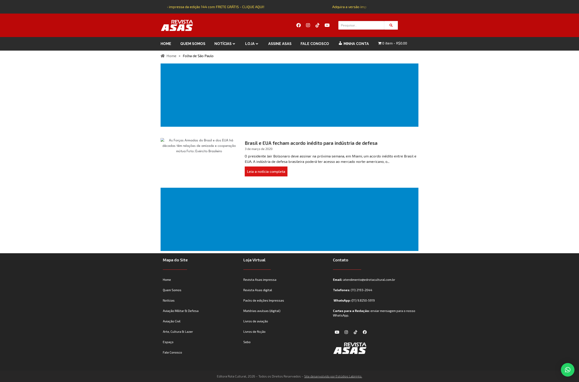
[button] (567, 370)
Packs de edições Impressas (263, 300)
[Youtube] (327, 25)
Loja (250, 44)
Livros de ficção (254, 331)
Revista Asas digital (257, 290)
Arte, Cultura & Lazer (178, 331)
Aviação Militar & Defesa (181, 311)
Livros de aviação (255, 321)
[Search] (391, 25)
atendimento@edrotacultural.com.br (369, 279)
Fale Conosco (315, 44)
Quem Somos (192, 44)
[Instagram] (308, 25)
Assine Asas (280, 44)
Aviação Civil (171, 321)
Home (166, 44)
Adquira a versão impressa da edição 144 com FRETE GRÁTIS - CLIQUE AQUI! (201, 7)
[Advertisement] (290, 95)
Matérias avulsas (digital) (261, 311)
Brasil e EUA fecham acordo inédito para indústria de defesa (311, 142)
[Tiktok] (317, 25)
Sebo (247, 342)
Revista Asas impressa (259, 279)
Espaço (168, 342)
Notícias (223, 44)
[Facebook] (298, 25)
